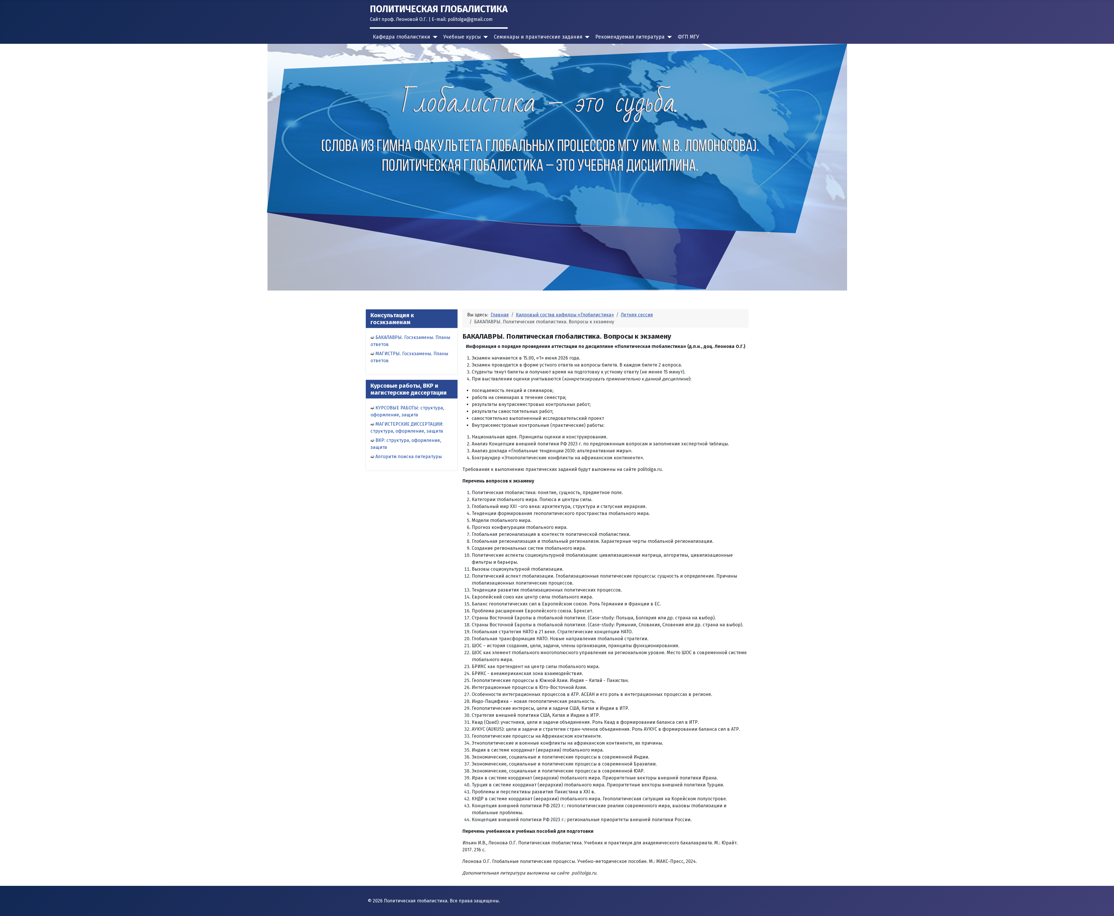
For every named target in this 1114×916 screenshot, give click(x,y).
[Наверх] (1103, 905)
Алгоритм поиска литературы (408, 456)
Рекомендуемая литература (630, 37)
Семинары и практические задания (538, 37)
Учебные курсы (462, 37)
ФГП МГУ (688, 37)
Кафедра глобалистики (401, 37)
